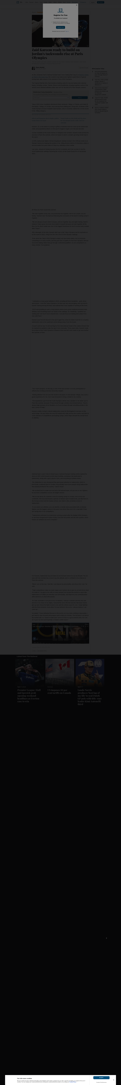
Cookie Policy (72, 1082)
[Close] (113, 1079)
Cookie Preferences (101, 1082)
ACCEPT (101, 1077)
